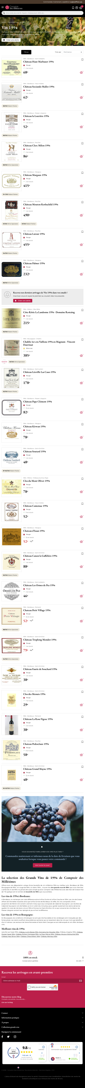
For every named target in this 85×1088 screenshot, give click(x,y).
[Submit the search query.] (4, 13)
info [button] (81, 2)
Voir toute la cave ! (42, 865)
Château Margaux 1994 (35, 174)
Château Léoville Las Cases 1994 (39, 371)
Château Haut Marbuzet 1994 (38, 61)
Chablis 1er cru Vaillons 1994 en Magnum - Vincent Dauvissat (49, 343)
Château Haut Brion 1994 (11, 936)
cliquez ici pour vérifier (60, 1067)
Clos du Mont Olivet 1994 (36, 480)
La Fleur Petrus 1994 (46, 934)
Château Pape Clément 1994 (37, 401)
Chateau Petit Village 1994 (36, 610)
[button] (30, 956)
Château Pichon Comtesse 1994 (27, 934)
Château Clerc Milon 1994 (36, 145)
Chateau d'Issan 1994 (34, 530)
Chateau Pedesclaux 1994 (36, 743)
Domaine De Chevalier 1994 (49, 932)
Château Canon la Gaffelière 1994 (40, 555)
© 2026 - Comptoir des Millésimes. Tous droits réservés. (20, 1070)
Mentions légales (44, 1070)
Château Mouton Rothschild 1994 (40, 204)
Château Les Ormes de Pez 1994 (39, 585)
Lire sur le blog (7, 1002)
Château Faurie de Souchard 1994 (40, 669)
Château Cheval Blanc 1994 (30, 936)
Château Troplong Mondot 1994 (39, 639)
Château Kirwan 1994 (34, 426)
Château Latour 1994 (34, 233)
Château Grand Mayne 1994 (37, 768)
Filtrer (26, 52)
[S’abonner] (80, 980)
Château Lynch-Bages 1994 (28, 932)
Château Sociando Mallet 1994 (38, 86)
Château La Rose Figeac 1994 (38, 719)
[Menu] (3, 7)
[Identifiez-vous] (76, 8)
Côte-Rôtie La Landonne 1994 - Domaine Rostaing (49, 312)
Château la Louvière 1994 (36, 116)
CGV (53, 1070)
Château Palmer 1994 (34, 263)
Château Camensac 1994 (35, 505)
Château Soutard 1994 (34, 451)
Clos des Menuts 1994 (34, 694)
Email (4, 977)
